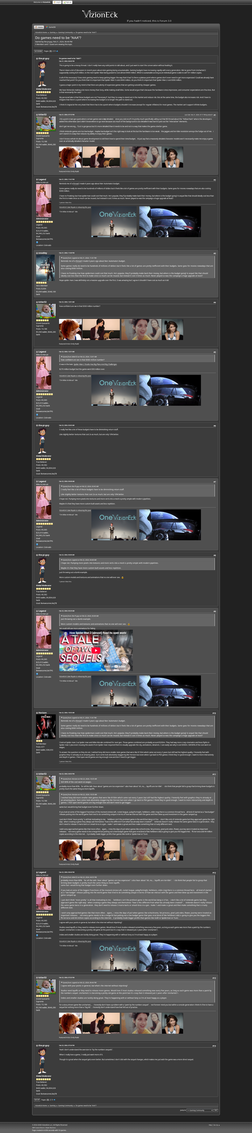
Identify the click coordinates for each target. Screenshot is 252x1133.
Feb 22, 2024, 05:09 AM (66, 555)
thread (76, 183)
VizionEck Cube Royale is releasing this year (75, 207)
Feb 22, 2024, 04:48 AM (66, 481)
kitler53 (42, 114)
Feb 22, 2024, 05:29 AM (66, 611)
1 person (62, 202)
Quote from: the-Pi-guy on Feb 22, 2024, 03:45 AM (80, 486)
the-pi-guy (43, 58)
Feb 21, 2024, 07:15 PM (66, 115)
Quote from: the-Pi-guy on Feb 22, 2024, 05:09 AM (80, 616)
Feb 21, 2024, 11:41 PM (66, 179)
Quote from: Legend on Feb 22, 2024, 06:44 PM (79, 982)
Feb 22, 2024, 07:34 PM (66, 1045)
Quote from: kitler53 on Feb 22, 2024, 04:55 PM (80, 877)
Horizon (42, 712)
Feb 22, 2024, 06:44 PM (66, 872)
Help (210, 1125)
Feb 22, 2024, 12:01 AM (66, 302)
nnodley (42, 252)
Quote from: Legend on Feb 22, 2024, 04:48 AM (79, 560)
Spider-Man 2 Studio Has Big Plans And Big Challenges (95, 364)
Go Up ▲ (217, 1125)
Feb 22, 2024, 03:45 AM (66, 425)
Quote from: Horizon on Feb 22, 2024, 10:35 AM (80, 779)
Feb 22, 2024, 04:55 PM (66, 774)
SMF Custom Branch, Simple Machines (44, 1127)
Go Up (37, 1100)
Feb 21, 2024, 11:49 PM (66, 253)
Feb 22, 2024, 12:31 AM (66, 352)
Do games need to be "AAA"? (70, 58)
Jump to (183, 1110)
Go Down (38, 51)
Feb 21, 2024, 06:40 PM (66, 61)
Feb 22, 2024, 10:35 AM (66, 713)
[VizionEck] (37, 242)
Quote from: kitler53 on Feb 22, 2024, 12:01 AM (80, 357)
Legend (42, 179)
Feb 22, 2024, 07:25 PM (66, 977)
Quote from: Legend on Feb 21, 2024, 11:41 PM (79, 258)
